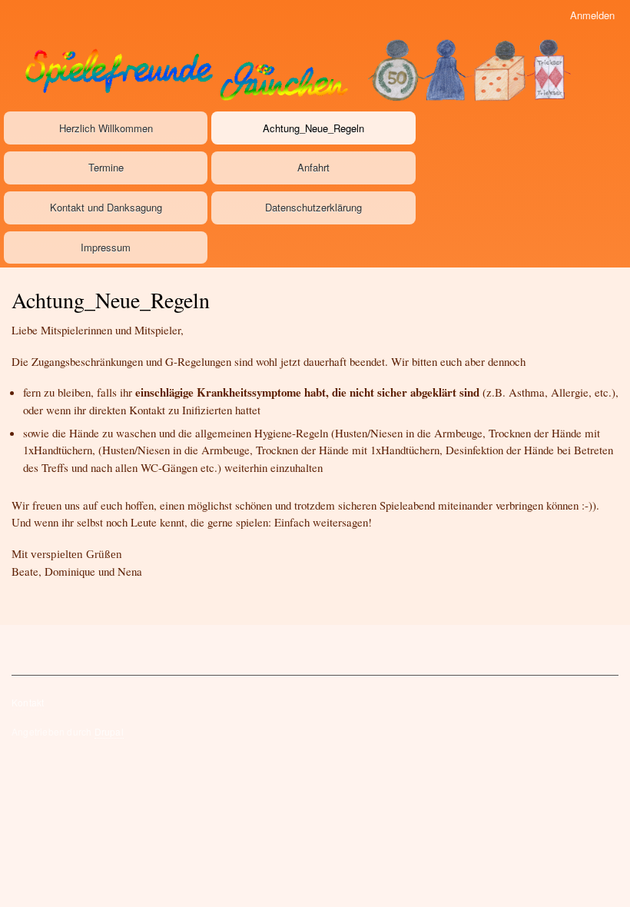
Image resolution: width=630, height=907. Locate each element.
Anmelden (592, 15)
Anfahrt (313, 167)
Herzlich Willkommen (106, 128)
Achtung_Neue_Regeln (313, 128)
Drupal (109, 731)
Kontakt (28, 702)
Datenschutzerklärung (313, 207)
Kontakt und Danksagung (106, 207)
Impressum (106, 247)
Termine (106, 167)
